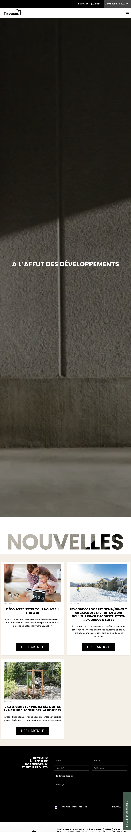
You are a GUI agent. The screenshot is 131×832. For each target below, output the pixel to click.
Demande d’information (117, 4)
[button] (127, 12)
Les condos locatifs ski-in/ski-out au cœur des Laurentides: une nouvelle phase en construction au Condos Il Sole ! (98, 614)
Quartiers (95, 4)
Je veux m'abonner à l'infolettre (73, 807)
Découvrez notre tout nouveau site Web (32, 611)
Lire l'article (32, 646)
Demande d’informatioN (127, 814)
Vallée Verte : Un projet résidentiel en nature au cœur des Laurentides (32, 708)
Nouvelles (83, 4)
